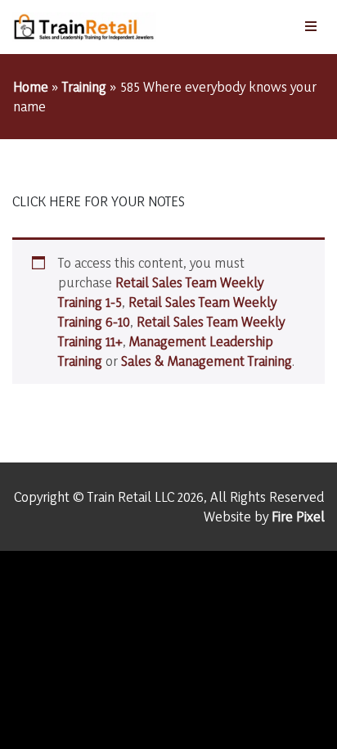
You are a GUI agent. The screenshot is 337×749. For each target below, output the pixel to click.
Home (30, 86)
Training (84, 86)
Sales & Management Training (206, 360)
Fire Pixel (298, 516)
